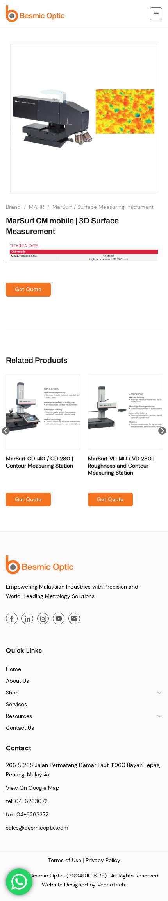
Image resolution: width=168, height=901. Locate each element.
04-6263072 (31, 801)
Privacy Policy (103, 860)
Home (13, 669)
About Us (17, 680)
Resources (19, 716)
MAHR (36, 207)
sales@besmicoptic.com (37, 827)
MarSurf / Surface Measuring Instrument (103, 207)
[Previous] (6, 446)
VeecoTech (111, 884)
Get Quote (28, 289)
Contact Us (20, 727)
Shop (12, 692)
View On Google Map (32, 787)
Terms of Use (64, 860)
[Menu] (156, 13)
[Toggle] (159, 692)
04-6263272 (32, 814)
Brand (13, 207)
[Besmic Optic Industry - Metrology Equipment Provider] (35, 13)
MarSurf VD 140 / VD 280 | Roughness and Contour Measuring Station (121, 465)
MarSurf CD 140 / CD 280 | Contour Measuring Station (39, 462)
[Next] (162, 446)
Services (16, 704)
